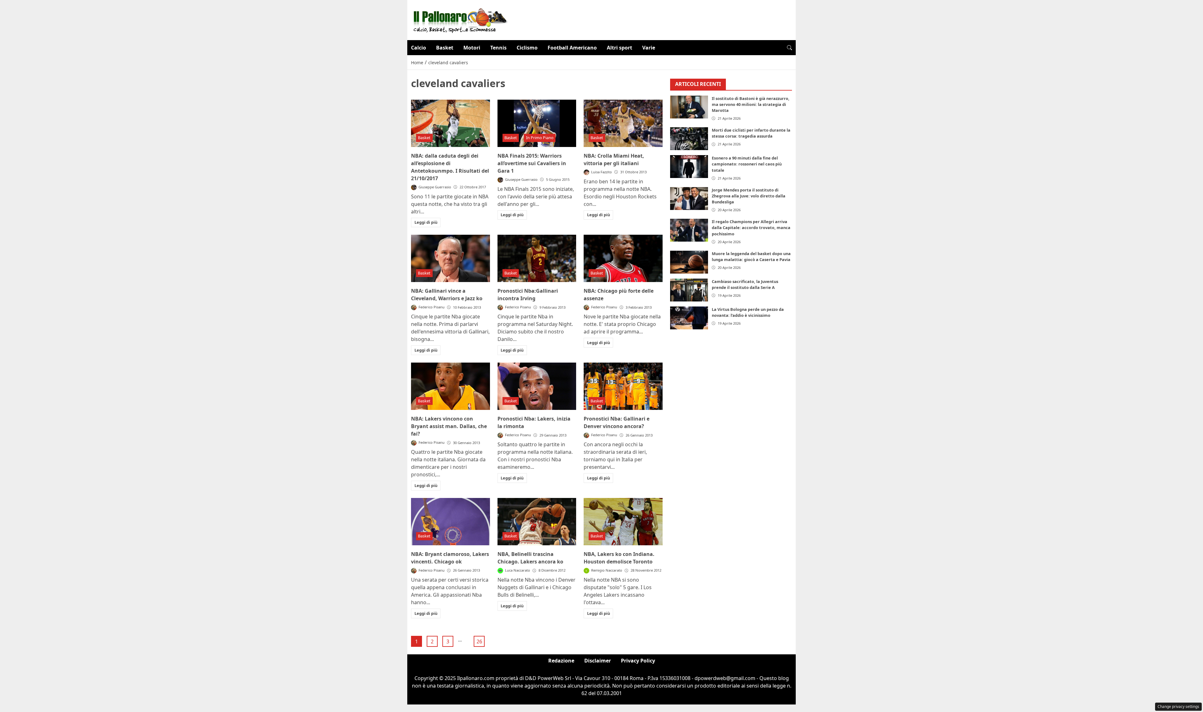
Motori (471, 47)
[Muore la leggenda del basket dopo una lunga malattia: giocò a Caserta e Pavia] (689, 262)
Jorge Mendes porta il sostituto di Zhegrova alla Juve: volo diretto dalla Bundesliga (748, 196)
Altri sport (619, 47)
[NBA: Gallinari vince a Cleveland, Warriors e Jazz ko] (450, 258)
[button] (789, 47)
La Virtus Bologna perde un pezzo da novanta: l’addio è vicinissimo (748, 312)
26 (479, 641)
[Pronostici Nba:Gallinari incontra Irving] (536, 258)
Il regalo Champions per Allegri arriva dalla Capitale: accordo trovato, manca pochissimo (751, 227)
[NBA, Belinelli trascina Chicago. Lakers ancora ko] (536, 521)
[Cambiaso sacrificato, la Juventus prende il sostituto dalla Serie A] (689, 290)
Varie (648, 47)
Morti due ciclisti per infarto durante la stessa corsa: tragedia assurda (751, 133)
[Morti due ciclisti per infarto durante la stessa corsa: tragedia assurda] (689, 138)
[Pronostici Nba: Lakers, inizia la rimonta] (536, 386)
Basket (444, 47)
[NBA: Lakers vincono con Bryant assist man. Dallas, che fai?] (450, 386)
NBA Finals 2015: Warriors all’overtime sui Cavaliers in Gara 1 (531, 163)
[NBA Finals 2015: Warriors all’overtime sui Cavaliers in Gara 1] (536, 123)
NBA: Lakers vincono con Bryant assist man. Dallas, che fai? (449, 426)
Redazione (561, 660)
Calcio (418, 47)
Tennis (498, 47)
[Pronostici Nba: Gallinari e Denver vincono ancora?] (623, 386)
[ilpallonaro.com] (459, 19)
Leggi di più (425, 222)
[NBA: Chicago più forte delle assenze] (623, 258)
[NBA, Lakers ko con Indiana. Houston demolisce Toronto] (623, 521)
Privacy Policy (638, 660)
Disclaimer (597, 660)
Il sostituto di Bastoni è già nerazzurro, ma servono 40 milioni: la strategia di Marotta (750, 104)
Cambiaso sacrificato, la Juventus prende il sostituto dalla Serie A (745, 284)
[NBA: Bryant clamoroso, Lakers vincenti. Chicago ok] (450, 521)
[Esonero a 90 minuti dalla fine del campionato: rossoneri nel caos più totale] (689, 166)
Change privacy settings (1178, 706)
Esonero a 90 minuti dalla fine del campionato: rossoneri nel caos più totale (747, 164)
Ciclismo (527, 47)
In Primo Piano (540, 137)
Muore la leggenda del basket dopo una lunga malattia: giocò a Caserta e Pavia (751, 256)
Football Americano (572, 47)
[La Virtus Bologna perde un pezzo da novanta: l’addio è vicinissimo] (689, 317)
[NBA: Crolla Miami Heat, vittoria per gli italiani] (623, 123)
